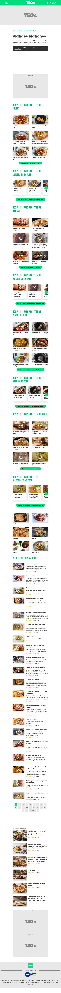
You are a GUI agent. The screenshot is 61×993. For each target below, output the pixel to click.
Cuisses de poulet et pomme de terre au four (40, 142)
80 (41, 807)
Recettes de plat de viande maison (22, 32)
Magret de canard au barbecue (20, 229)
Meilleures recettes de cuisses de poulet (30, 199)
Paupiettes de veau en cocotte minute (39, 432)
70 (38, 807)
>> (38, 810)
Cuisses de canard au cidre (35, 624)
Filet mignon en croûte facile (36, 612)
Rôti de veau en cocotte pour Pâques (36, 706)
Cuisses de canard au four (35, 657)
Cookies (44, 982)
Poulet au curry (31, 588)
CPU (58, 980)
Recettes (20, 30)
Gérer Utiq (30, 984)
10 (15, 807)
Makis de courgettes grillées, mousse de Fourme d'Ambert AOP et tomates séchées (38, 859)
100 (23, 810)
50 (30, 807)
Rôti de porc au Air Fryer (40, 364)
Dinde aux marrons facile (35, 598)
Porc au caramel (31, 564)
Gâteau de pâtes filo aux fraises (36, 884)
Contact (9, 980)
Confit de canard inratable (38, 229)
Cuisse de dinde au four (34, 679)
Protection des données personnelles (30, 982)
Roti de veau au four (39, 447)
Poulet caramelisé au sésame (36, 729)
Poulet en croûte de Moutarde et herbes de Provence (37, 768)
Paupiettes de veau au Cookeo (20, 448)
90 (45, 807)
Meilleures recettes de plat (30, 30)
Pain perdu (31, 870)
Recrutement (39, 980)
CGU (55, 980)
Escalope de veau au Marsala (39, 464)
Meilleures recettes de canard (30, 267)
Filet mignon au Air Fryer (40, 333)
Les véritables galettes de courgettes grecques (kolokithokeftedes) (37, 833)
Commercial (31, 980)
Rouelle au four (31, 719)
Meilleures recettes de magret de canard (30, 303)
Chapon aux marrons (33, 755)
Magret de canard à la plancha (20, 245)
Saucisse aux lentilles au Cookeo (39, 349)
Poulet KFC (29, 636)
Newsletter (16, 980)
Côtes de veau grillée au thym (21, 432)
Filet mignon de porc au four (21, 333)
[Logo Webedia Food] (30, 974)
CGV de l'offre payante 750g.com (11, 982)
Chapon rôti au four (33, 576)
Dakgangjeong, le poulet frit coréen (19, 142)
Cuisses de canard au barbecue (39, 262)
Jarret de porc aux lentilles (35, 667)
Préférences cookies (52, 982)
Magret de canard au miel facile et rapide (37, 742)
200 (27, 810)
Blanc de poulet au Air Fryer (39, 126)
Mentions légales (48, 980)
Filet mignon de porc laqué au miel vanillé (36, 782)
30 (23, 807)
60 (34, 807)
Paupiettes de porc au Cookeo (20, 349)
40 (27, 807)
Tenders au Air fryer (38, 157)
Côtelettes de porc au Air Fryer (20, 365)
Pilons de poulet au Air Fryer (20, 158)
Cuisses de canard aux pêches (21, 262)
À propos (4, 980)
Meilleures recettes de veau (30, 469)
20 (19, 807)
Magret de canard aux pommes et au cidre (37, 794)
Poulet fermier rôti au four (35, 645)
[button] (45, 188)
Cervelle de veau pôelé (20, 463)
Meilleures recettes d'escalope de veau (30, 505)
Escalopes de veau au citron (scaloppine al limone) (34, 496)
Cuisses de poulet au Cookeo (32, 190)
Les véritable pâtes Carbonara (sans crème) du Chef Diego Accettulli (37, 846)
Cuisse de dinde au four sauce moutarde (36, 692)
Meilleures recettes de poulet (30, 163)
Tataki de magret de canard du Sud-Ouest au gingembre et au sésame (39, 246)
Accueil (14, 30)
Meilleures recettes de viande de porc (30, 370)
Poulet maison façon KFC (20, 126)
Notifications (24, 980)
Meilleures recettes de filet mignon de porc (30, 406)
